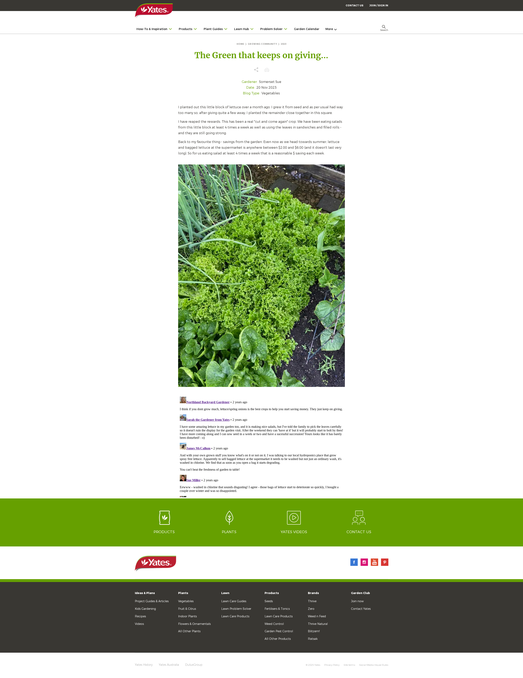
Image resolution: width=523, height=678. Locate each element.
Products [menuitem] (185, 29)
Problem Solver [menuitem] (271, 29)
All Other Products (278, 639)
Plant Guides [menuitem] (213, 29)
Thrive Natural (318, 624)
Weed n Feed (317, 616)
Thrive (312, 601)
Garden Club (360, 593)
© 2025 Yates (313, 665)
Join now (357, 601)
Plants (183, 593)
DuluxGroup (193, 665)
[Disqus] (261, 446)
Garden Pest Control (279, 631)
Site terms (349, 665)
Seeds (269, 601)
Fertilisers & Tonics (277, 609)
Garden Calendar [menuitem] (306, 29)
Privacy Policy (332, 665)
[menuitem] (378, 5)
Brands (313, 593)
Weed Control (274, 624)
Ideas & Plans (145, 593)
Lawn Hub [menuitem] (241, 29)
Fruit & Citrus (187, 609)
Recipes (140, 616)
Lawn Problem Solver (236, 609)
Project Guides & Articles (152, 601)
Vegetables (185, 601)
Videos (139, 624)
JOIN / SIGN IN (378, 5)
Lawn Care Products (235, 616)
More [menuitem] (329, 29)
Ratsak (312, 639)
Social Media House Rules (373, 665)
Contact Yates (361, 609)
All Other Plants (189, 631)
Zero (311, 609)
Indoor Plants (187, 616)
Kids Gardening (145, 609)
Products (272, 593)
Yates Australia (169, 665)
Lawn (225, 593)
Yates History (144, 665)
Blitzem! (314, 631)
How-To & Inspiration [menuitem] (151, 29)
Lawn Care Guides (233, 601)
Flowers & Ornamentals (194, 624)
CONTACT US (354, 5)
